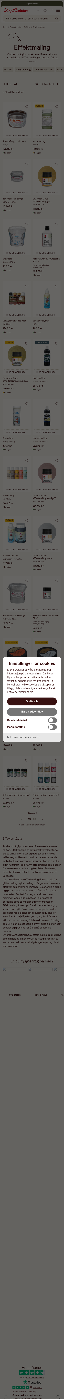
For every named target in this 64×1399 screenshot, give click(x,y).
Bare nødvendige (32, 711)
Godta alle (32, 701)
